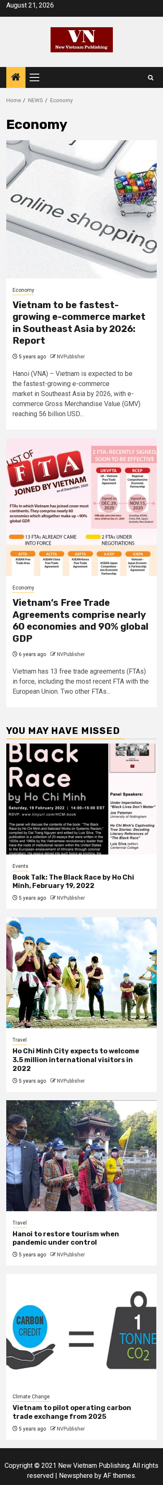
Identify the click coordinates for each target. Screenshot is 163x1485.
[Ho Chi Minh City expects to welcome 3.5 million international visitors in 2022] (81, 972)
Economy (23, 290)
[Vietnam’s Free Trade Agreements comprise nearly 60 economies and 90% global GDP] (81, 507)
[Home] (15, 78)
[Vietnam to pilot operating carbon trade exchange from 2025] (81, 1329)
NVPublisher (71, 357)
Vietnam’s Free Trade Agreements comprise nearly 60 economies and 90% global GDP (80, 620)
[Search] (150, 77)
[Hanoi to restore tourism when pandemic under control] (81, 1155)
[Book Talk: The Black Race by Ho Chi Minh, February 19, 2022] (81, 799)
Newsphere (76, 1476)
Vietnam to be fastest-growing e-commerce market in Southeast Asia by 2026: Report (79, 323)
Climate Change (31, 1397)
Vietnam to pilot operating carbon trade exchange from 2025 (72, 1412)
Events (20, 866)
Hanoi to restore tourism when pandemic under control (66, 1238)
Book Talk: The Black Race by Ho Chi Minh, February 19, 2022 (73, 881)
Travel (20, 1040)
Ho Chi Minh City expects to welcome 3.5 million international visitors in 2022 (76, 1060)
